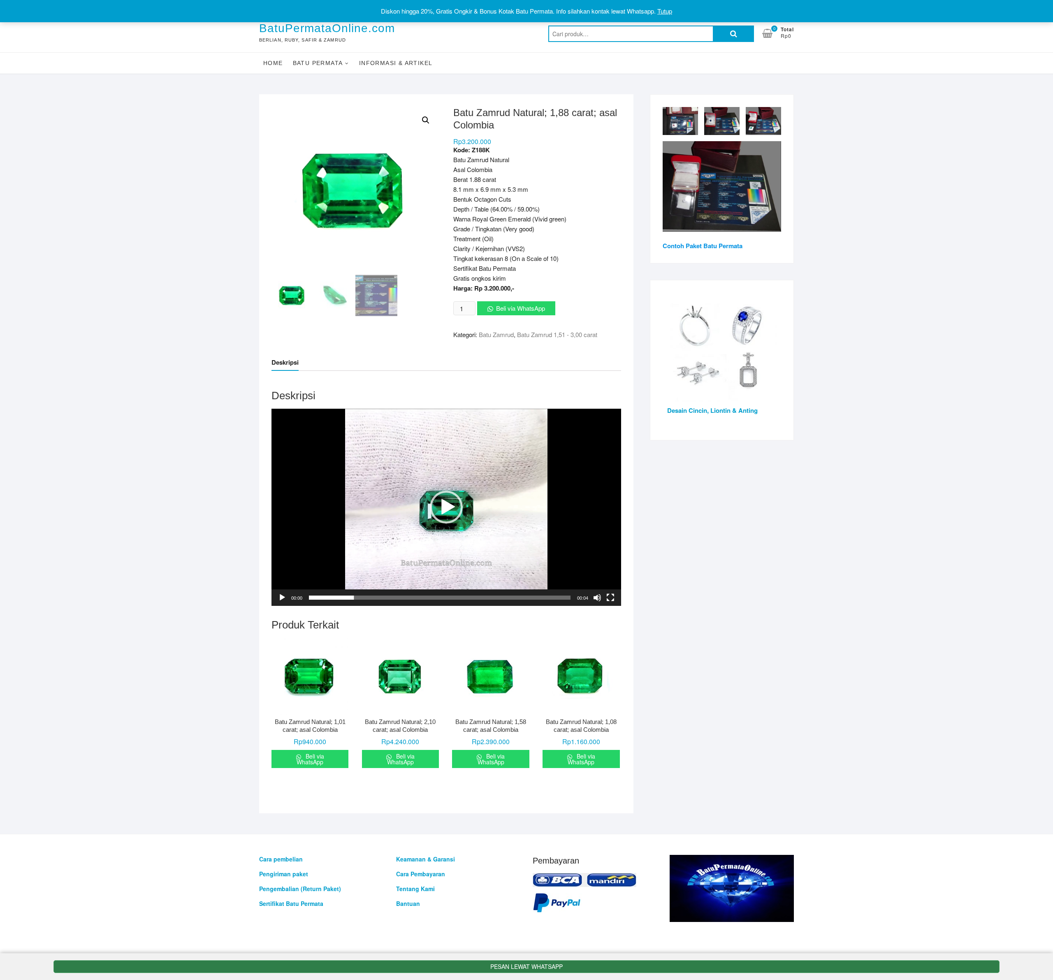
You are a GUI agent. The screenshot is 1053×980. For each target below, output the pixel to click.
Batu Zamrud (496, 334)
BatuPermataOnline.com (327, 28)
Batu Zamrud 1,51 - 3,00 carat (557, 334)
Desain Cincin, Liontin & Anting (712, 410)
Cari (733, 34)
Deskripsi (285, 362)
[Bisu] (597, 598)
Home (273, 63)
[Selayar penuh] (610, 598)
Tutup (664, 11)
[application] (446, 507)
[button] (446, 507)
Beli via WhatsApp (520, 308)
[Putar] (282, 598)
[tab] (285, 362)
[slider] (440, 598)
